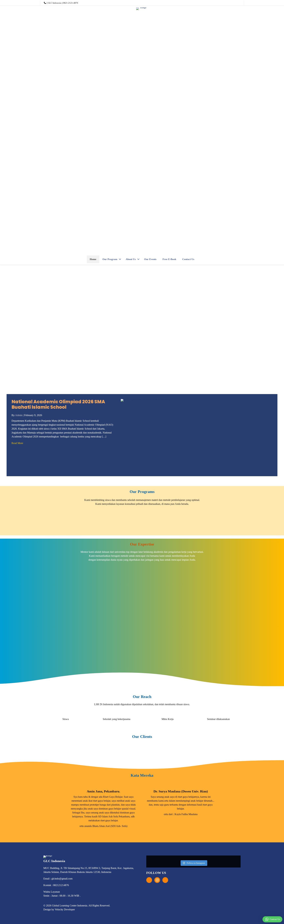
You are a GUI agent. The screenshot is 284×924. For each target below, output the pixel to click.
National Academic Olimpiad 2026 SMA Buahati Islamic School (58, 405)
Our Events (150, 259)
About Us (131, 259)
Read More (17, 443)
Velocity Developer (65, 909)
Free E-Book (169, 259)
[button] (120, 259)
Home (93, 259)
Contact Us (188, 259)
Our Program (109, 259)
